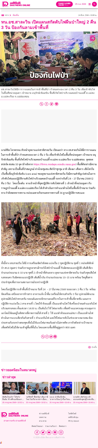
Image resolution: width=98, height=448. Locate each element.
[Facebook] (47, 336)
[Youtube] (49, 432)
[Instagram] (61, 432)
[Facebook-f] (37, 432)
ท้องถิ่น (16, 15)
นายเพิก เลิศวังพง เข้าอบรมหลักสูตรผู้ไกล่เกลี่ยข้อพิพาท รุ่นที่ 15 (83, 399)
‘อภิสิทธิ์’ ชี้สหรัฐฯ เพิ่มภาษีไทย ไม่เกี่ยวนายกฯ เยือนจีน (37, 399)
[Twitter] (51, 336)
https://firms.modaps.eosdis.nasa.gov (55, 164)
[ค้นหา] (94, 4)
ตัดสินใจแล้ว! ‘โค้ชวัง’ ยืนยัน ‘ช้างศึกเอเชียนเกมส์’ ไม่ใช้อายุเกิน (13, 399)
